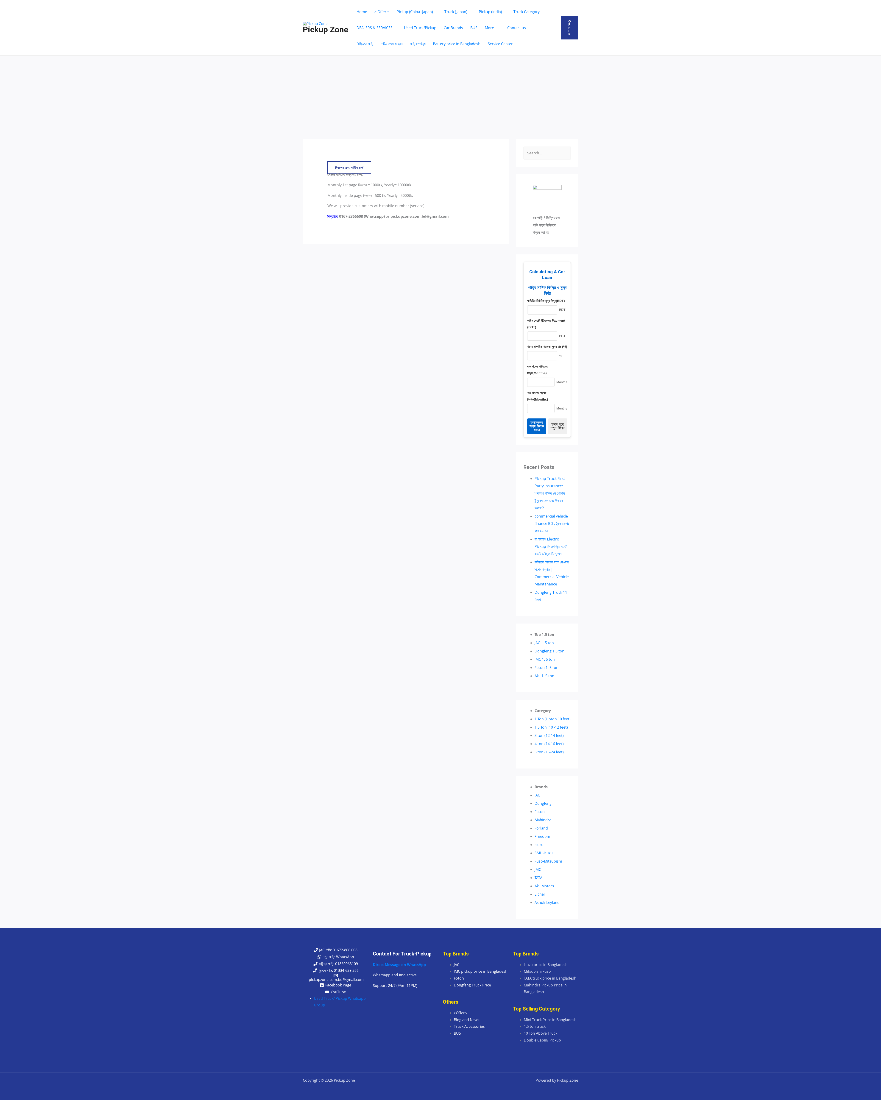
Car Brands (453, 27)
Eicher (540, 894)
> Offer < (381, 11)
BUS (473, 27)
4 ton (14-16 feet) (549, 743)
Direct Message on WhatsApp (399, 964)
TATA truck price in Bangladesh (550, 978)
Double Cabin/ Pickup (542, 1040)
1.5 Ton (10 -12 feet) (551, 727)
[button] (569, 27)
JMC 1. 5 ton (545, 659)
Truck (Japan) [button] (455, 11)
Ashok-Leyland (547, 902)
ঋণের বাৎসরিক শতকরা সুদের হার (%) (547, 346)
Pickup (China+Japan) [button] (415, 11)
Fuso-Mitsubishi (548, 861)
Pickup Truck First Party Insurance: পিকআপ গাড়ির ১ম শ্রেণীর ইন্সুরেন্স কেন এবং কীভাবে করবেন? (550, 493)
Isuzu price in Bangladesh (546, 964)
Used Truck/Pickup (420, 27)
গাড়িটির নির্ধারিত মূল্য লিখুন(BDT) (546, 301)
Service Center (500, 43)
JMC (538, 869)
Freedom (542, 836)
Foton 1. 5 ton (546, 667)
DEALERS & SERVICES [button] (375, 27)
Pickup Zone (325, 29)
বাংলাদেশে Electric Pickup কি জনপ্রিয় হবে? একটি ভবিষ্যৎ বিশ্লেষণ (551, 546)
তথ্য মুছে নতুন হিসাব (558, 426)
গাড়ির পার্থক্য (418, 43)
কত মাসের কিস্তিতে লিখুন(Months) (537, 370)
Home (362, 11)
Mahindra (543, 819)
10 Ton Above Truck (540, 1033)
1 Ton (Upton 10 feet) (553, 718)
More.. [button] (490, 27)
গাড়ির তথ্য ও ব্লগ (392, 43)
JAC (537, 795)
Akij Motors (544, 885)
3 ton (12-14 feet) (549, 735)
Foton (540, 811)
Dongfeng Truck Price (472, 985)
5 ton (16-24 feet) (549, 752)
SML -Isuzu (544, 852)
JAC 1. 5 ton (544, 642)
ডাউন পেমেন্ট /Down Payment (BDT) (546, 324)
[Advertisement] (440, 90)
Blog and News (466, 1019)
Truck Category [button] (526, 11)
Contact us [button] (516, 27)
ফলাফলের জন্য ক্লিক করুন (537, 426)
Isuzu (539, 844)
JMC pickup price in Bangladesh (480, 971)
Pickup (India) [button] (490, 11)
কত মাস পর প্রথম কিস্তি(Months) (537, 396)
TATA (538, 877)
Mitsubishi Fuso (537, 971)
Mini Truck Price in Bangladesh (550, 1019)
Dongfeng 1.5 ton (549, 651)
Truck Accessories (469, 1026)
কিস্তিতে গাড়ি (365, 43)
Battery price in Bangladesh (456, 43)
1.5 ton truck (535, 1026)
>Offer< (460, 1012)
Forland (541, 828)
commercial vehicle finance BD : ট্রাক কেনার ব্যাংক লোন (552, 523)
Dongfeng (543, 803)
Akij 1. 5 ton (544, 675)
